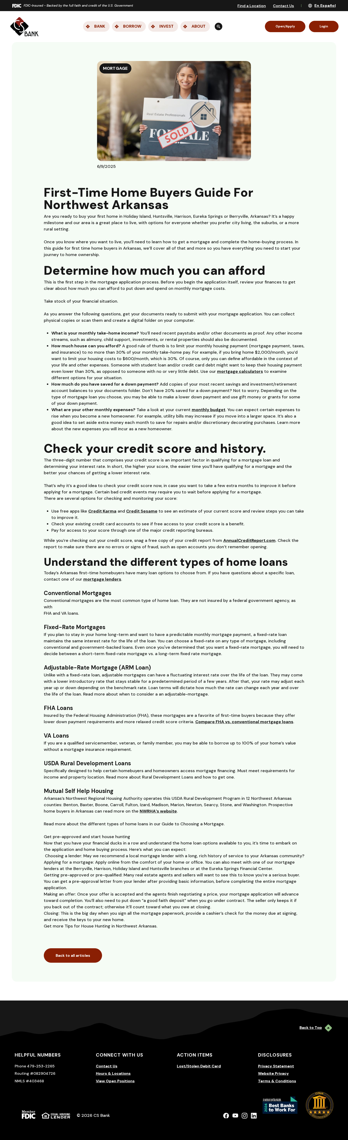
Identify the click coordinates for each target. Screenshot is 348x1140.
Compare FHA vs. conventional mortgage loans (244, 722)
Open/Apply (285, 26)
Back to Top (310, 1027)
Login (324, 26)
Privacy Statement (276, 1066)
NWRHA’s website (158, 811)
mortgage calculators (240, 371)
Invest (166, 26)
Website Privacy (273, 1073)
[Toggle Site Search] (218, 26)
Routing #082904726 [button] (35, 1073)
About (198, 26)
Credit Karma (102, 511)
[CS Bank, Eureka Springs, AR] (24, 26)
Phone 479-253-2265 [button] (35, 1066)
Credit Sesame (141, 511)
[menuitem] (146, 26)
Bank (99, 26)
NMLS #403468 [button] (29, 1081)
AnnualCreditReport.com (249, 540)
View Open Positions (115, 1081)
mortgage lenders (102, 579)
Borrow (132, 26)
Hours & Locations (113, 1073)
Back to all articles (73, 955)
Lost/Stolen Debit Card (199, 1066)
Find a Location (251, 5)
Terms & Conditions (277, 1081)
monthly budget (208, 410)
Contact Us (283, 5)
